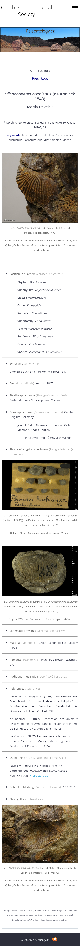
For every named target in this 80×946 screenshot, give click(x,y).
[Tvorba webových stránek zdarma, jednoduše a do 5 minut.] (54, 939)
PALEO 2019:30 (38, 775)
